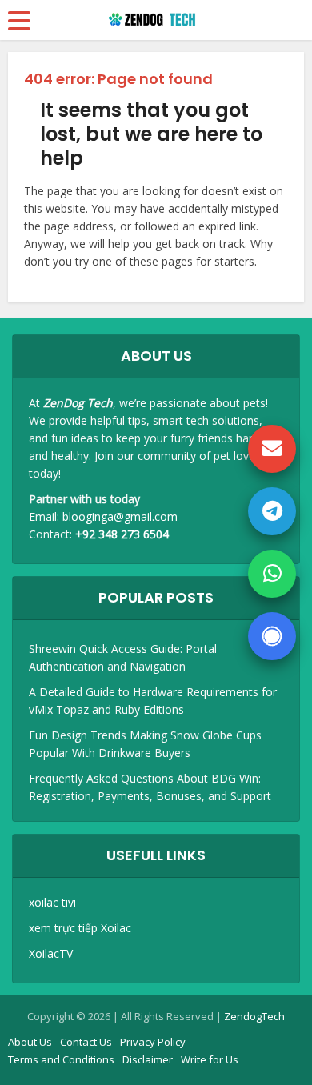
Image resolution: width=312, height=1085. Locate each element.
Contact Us (86, 1042)
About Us (30, 1042)
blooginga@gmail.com (120, 516)
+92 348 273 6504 (122, 534)
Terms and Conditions (61, 1059)
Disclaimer (147, 1059)
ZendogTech (254, 1016)
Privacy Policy (153, 1042)
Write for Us (209, 1059)
